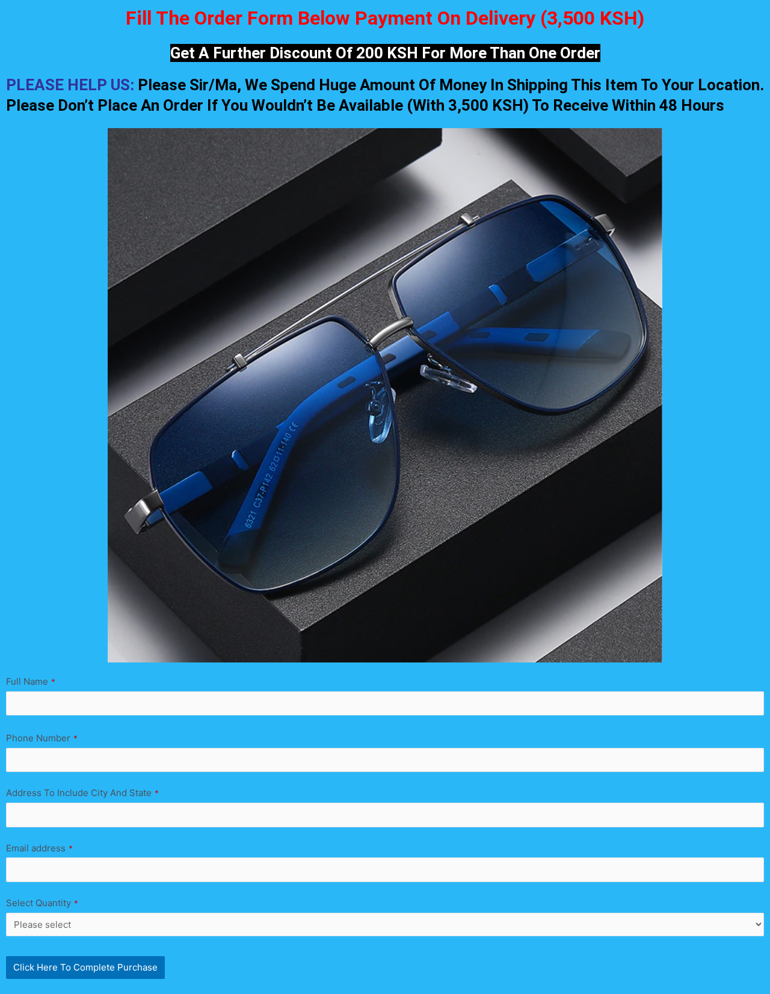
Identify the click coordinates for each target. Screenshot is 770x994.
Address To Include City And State (82, 792)
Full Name (30, 681)
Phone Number (42, 738)
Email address (39, 848)
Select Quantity (42, 903)
